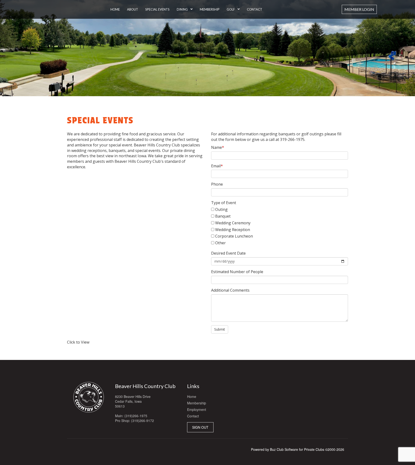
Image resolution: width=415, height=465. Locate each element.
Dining (182, 9)
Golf (231, 9)
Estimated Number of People (237, 271)
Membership (210, 9)
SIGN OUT (200, 427)
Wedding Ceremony (232, 223)
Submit (219, 329)
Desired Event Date (228, 253)
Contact (254, 9)
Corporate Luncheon (234, 236)
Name (217, 147)
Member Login (359, 9)
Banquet (223, 216)
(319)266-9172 (142, 420)
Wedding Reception (232, 229)
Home (115, 9)
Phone (217, 184)
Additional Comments (230, 290)
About (132, 9)
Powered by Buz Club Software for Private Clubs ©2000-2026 (297, 449)
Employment (196, 409)
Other (220, 242)
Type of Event (223, 202)
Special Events (157, 9)
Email (217, 166)
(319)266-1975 (135, 415)
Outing (221, 209)
